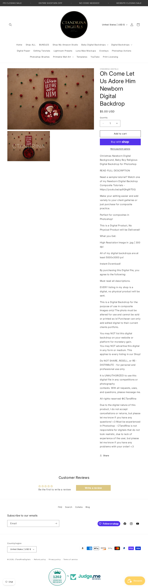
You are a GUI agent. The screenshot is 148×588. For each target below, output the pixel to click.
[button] (10, 24)
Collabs (79, 507)
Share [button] (106, 455)
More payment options (120, 149)
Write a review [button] (93, 487)
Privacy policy (55, 559)
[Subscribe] (56, 523)
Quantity (104, 117)
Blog (88, 507)
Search (68, 507)
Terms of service (70, 559)
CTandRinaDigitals (23, 559)
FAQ (60, 507)
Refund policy (40, 559)
